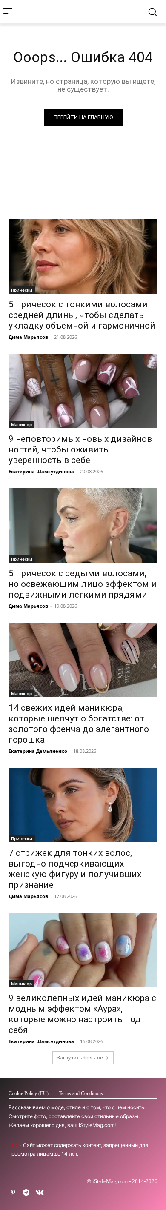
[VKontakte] (39, 1192)
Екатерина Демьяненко (38, 751)
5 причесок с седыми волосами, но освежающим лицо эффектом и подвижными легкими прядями (83, 584)
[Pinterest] (13, 1192)
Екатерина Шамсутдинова (41, 471)
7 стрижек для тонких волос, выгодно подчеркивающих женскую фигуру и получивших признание (75, 869)
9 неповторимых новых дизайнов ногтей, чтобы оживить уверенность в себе (80, 449)
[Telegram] (26, 1192)
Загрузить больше (80, 1057)
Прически (21, 290)
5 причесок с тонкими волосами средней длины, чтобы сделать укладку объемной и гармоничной (82, 315)
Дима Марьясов (28, 337)
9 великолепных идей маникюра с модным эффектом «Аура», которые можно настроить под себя (82, 1014)
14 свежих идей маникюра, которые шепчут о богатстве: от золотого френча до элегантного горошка (79, 724)
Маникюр (21, 424)
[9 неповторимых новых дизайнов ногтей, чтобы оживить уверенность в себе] (83, 391)
